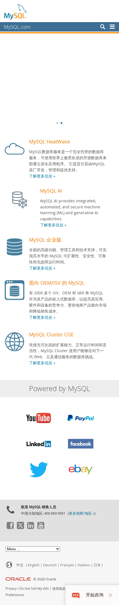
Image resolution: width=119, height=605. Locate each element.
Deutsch (50, 565)
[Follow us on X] (20, 527)
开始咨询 (95, 595)
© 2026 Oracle (44, 579)
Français (67, 565)
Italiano (83, 565)
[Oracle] (18, 579)
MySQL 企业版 (45, 239)
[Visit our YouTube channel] (40, 527)
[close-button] (110, 595)
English (34, 565)
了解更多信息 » (42, 176)
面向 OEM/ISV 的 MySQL (56, 282)
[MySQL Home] (15, 11)
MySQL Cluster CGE (51, 334)
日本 (97, 565)
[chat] (76, 595)
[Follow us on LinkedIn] (30, 527)
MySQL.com (17, 26)
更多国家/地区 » (81, 513)
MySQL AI (51, 190)
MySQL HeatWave (49, 141)
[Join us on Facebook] (10, 527)
